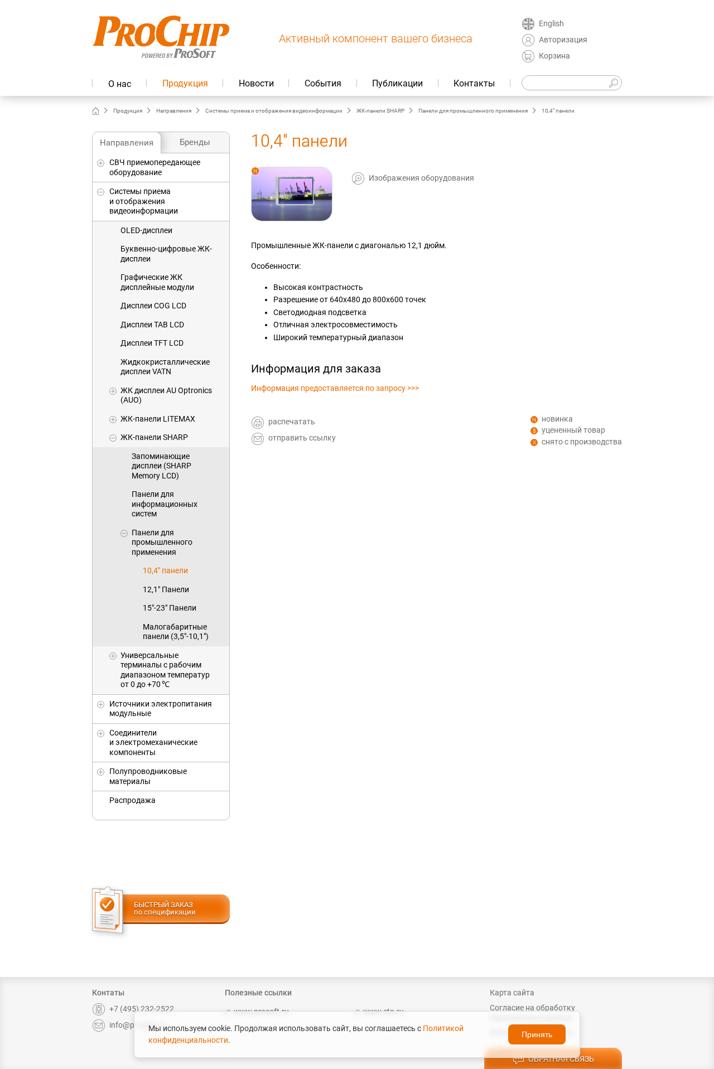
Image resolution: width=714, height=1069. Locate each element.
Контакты (474, 83)
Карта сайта (512, 992)
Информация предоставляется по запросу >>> (335, 388)
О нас (119, 84)
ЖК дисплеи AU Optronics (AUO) (166, 395)
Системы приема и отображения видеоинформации (273, 111)
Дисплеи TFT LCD (152, 342)
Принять (537, 1034)
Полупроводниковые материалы (148, 776)
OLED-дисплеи (146, 230)
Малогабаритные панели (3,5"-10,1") (176, 631)
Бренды (195, 142)
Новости (256, 83)
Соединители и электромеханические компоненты (153, 742)
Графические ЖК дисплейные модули (157, 282)
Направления (173, 111)
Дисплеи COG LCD (153, 305)
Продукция (185, 83)
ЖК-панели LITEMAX (157, 418)
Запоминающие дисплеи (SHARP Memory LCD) (161, 466)
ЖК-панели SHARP (380, 111)
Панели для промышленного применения (473, 111)
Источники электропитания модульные (160, 708)
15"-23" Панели (169, 607)
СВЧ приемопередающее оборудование (154, 167)
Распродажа (132, 800)
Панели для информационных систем (164, 504)
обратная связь (561, 1059)
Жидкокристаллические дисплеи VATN (165, 366)
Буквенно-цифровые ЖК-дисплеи (166, 253)
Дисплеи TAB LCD (152, 324)
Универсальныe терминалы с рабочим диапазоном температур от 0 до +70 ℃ (165, 670)
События (323, 83)
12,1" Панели (166, 589)
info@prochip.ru (137, 1024)
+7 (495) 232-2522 (141, 1008)
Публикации (397, 83)
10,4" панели (165, 570)
